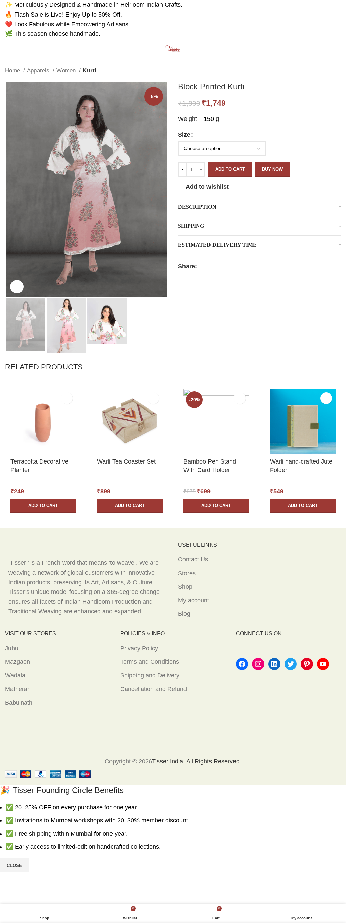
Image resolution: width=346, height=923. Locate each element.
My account (193, 600)
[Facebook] (242, 664)
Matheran (18, 689)
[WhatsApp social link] (234, 266)
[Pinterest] (307, 664)
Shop (185, 586)
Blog (184, 613)
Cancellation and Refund (153, 689)
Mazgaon (17, 661)
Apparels (39, 70)
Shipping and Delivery (149, 675)
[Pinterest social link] (218, 266)
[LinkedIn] (274, 664)
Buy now (272, 169)
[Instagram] (258, 664)
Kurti (89, 70)
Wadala (15, 675)
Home (13, 70)
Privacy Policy (139, 648)
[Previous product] (324, 70)
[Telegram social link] (241, 266)
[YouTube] (323, 664)
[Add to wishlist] (67, 398)
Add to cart (230, 169)
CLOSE (14, 865)
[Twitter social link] (210, 266)
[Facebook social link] (202, 266)
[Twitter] (291, 664)
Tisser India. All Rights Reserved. (196, 761)
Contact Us (193, 559)
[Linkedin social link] (226, 266)
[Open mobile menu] (8, 49)
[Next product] (337, 70)
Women (66, 70)
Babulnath (18, 702)
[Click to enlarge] (17, 286)
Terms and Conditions (149, 661)
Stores (187, 573)
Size (184, 134)
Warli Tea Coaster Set (126, 461)
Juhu (11, 648)
